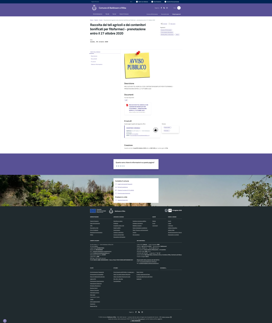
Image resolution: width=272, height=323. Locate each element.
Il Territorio (170, 225)
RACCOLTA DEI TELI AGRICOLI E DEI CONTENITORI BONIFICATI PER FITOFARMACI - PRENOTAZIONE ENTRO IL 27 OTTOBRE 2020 (138, 107)
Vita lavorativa (136, 235)
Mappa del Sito (93, 306)
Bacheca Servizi (93, 288)
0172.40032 (135, 134)
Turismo (134, 232)
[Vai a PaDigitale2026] (173, 210)
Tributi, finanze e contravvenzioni (140, 230)
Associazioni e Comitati (173, 235)
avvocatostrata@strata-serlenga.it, (148, 261)
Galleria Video (171, 230)
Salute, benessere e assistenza (140, 228)
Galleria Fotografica (172, 228)
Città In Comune (166, 317)
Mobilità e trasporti (137, 225)
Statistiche (92, 304)
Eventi (169, 221)
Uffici (91, 225)
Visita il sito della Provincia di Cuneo (121, 277)
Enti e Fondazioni (94, 230)
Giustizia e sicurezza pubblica (139, 221)
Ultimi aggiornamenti (95, 302)
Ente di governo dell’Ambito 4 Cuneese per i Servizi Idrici (126, 272)
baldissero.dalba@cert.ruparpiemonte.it (102, 251)
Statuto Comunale (94, 290)
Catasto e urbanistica (118, 232)
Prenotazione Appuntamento (97, 281)
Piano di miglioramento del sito (97, 277)
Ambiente (115, 223)
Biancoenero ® (141, 319)
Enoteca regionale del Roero (143, 274)
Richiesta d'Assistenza (95, 286)
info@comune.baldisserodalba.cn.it (101, 253)
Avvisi (100, 20)
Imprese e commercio (138, 223)
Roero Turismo (140, 272)
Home (91, 20)
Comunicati (155, 225)
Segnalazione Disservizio (96, 283)
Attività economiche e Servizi (175, 232)
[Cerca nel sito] (179, 8)
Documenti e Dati (94, 228)
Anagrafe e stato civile (118, 225)
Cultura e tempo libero (118, 235)
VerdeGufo (139, 279)
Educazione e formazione (119, 237)
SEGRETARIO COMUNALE (133, 128)
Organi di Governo (94, 221)
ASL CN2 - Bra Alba (118, 279)
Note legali (92, 295)
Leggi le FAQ (93, 279)
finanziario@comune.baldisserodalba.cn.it (139, 135)
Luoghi (169, 223)
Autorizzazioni (116, 230)
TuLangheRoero (117, 281)
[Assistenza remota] (171, 317)
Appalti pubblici (117, 228)
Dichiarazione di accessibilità (96, 274)
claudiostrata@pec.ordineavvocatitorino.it (149, 263)
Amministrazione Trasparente (97, 272)
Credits (91, 299)
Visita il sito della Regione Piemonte (121, 274)
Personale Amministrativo (96, 232)
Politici (91, 235)
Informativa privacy (94, 292)
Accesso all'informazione (152, 14)
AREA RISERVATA (136, 321)
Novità (96, 20)
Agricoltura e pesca (117, 221)
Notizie (154, 221)
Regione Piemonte (95, 1)
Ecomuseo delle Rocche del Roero (144, 277)
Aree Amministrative (95, 223)
